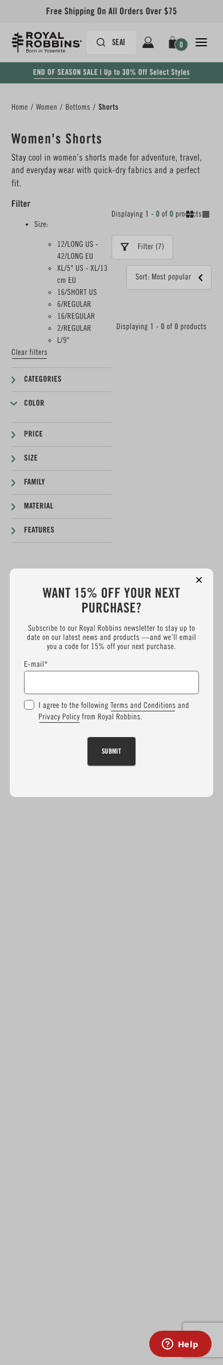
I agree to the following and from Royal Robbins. (114, 711)
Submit (112, 751)
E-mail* (36, 664)
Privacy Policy (59, 717)
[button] (199, 580)
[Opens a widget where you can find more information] (180, 1345)
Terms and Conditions (143, 705)
